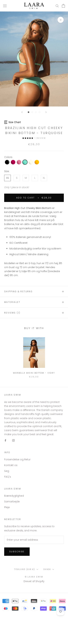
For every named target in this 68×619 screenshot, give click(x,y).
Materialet (12, 302)
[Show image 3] (36, 112)
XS (7, 178)
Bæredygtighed (14, 496)
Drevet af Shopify (34, 581)
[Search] (57, 5)
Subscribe (17, 551)
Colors (8, 157)
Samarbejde (12, 501)
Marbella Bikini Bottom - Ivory (34, 372)
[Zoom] (61, 20)
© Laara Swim (34, 576)
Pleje (7, 507)
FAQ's (7, 476)
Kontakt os (10, 465)
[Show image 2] (32, 112)
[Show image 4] (39, 112)
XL (44, 178)
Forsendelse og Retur (17, 459)
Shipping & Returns (18, 291)
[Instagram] (13, 440)
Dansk (47, 569)
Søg (6, 471)
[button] (7, 162)
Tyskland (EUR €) (24, 569)
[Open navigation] (5, 5)
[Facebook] (5, 440)
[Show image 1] (28, 112)
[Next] (46, 112)
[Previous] (21, 112)
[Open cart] (63, 6)
